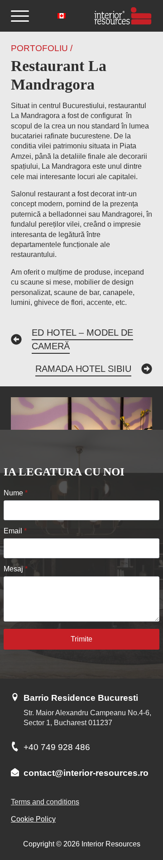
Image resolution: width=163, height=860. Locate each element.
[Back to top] (140, 817)
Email (15, 531)
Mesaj (16, 569)
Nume (16, 493)
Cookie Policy (33, 819)
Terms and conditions (45, 802)
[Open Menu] (20, 16)
